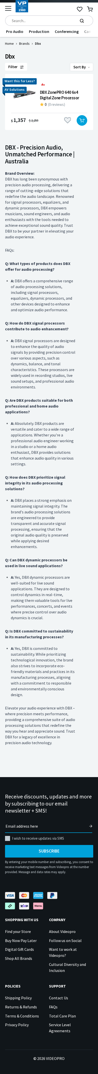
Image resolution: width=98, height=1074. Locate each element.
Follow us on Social (65, 940)
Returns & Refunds (21, 1006)
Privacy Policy (17, 1024)
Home (9, 43)
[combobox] (49, 20)
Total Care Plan (62, 1015)
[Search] (82, 20)
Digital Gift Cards (19, 949)
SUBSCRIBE (49, 851)
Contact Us (58, 997)
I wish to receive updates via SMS (38, 838)
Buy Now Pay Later (21, 940)
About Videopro (62, 931)
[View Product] (49, 102)
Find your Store (18, 931)
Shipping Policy (18, 997)
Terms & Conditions (22, 1015)
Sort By (79, 67)
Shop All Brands (18, 958)
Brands (24, 43)
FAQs (53, 1006)
